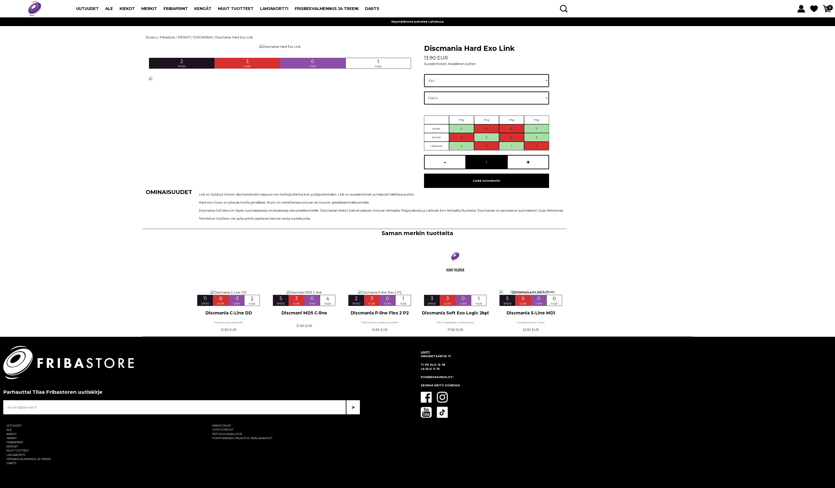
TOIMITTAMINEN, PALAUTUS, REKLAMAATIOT (242, 438)
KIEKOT (127, 8)
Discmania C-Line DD (228, 312)
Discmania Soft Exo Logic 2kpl (455, 312)
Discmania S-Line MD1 (530, 312)
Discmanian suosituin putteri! (379, 322)
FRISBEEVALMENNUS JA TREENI (327, 8)
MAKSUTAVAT (221, 425)
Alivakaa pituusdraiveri (228, 322)
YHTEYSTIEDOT (223, 429)
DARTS (372, 8)
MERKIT (149, 8)
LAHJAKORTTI (274, 8)
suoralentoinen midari (531, 322)
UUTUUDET (87, 8)
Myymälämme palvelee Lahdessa (417, 21)
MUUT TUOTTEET (236, 8)
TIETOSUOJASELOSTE (227, 434)
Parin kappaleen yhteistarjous (455, 322)
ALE (109, 8)
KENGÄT (202, 8)
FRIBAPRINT (176, 8)
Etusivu (151, 37)
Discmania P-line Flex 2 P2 (380, 312)
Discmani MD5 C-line (304, 312)
